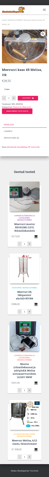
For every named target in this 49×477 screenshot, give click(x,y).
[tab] (24, 125)
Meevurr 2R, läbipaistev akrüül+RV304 (24, 295)
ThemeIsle (34, 471)
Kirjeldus (9, 125)
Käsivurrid (17, 107)
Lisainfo (8, 131)
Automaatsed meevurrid (24, 434)
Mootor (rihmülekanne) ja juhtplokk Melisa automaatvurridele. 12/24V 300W (24, 370)
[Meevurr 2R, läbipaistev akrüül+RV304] (25, 268)
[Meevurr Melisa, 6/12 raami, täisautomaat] (25, 415)
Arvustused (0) (11, 138)
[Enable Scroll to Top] (44, 472)
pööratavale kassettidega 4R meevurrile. (23, 147)
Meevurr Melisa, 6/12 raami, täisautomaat (24, 442)
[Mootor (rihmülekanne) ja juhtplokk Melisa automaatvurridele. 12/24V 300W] (25, 336)
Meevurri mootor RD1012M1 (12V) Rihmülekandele (24, 227)
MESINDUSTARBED (15, 20)
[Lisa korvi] (36, 236)
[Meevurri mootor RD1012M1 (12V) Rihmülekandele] (25, 196)
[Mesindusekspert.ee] (14, 10)
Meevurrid (27, 20)
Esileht (4, 20)
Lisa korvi (26, 98)
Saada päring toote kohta (17, 111)
